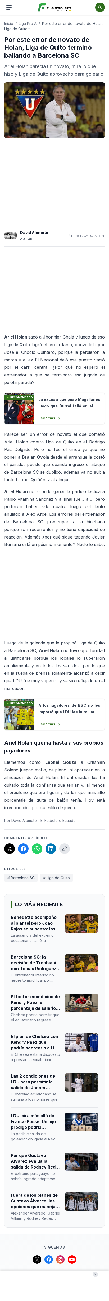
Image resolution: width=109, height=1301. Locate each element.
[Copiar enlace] (64, 848)
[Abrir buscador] (100, 7)
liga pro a (28, 23)
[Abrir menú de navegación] (9, 7)
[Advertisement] (54, 181)
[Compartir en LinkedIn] (51, 848)
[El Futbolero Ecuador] (54, 7)
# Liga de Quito (56, 877)
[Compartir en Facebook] (23, 848)
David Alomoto (34, 232)
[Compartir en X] (9, 848)
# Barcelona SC (21, 877)
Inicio (8, 23)
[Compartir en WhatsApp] (37, 848)
